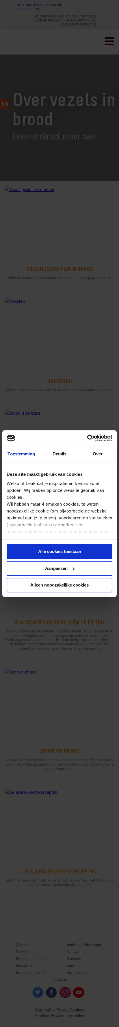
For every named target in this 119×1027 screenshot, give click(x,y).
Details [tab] (60, 453)
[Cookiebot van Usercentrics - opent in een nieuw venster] (87, 438)
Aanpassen (56, 568)
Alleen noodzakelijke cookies (59, 585)
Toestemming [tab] (21, 453)
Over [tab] (98, 453)
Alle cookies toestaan (59, 551)
